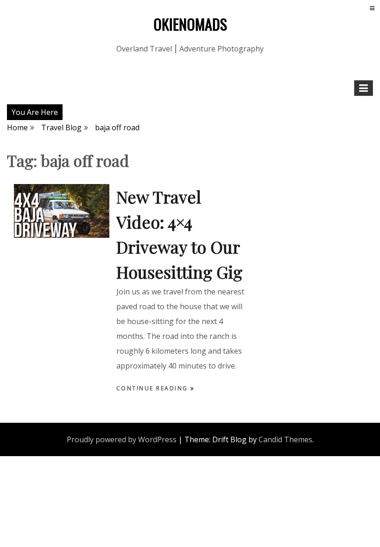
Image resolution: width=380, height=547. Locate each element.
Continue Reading (153, 388)
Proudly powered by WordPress (122, 439)
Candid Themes (285, 439)
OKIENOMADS (190, 24)
